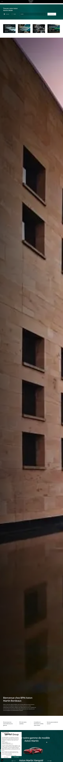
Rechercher (52, 14)
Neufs (15, 14)
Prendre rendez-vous (37, 30)
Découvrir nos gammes (7, 31)
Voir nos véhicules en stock (23, 30)
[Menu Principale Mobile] (2, 1)
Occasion (7, 14)
